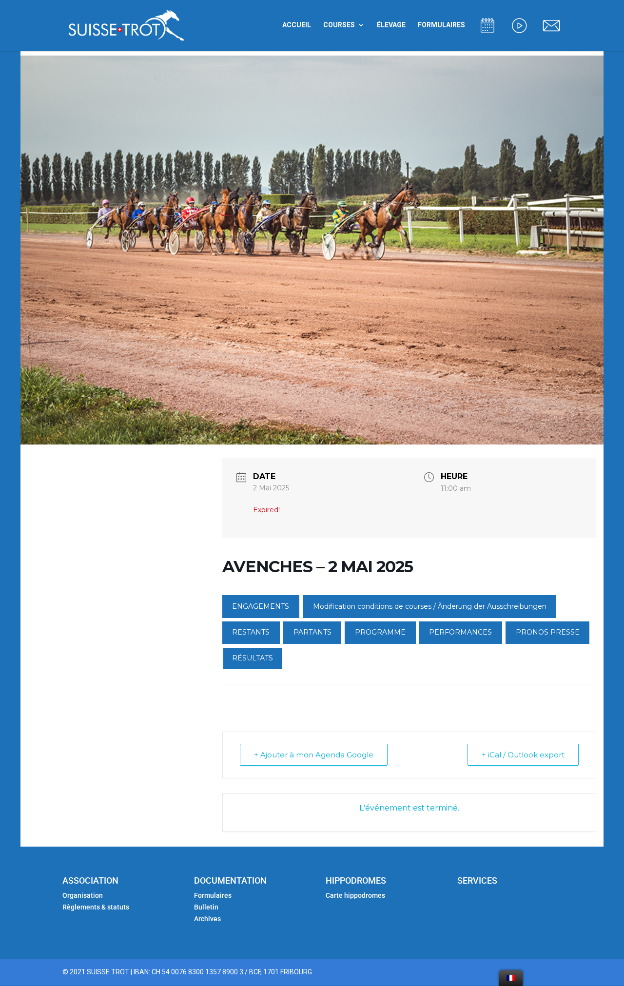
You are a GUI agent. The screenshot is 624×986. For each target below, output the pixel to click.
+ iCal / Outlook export (523, 754)
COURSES (339, 25)
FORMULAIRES (441, 25)
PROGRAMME (380, 632)
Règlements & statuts (95, 907)
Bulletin (206, 907)
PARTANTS (312, 632)
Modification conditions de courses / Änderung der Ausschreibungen (429, 606)
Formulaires (213, 895)
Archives (207, 919)
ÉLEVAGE (391, 25)
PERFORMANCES (460, 632)
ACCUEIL (296, 25)
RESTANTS (251, 632)
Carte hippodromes (356, 895)
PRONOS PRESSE (548, 632)
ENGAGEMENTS (260, 606)
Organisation (82, 895)
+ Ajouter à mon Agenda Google (313, 754)
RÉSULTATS (252, 658)
